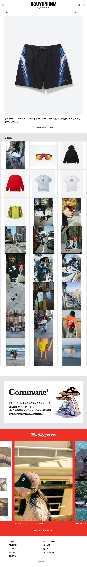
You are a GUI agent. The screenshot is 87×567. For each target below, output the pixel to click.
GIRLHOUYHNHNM (43, 530)
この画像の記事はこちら (43, 127)
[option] (43, 483)
